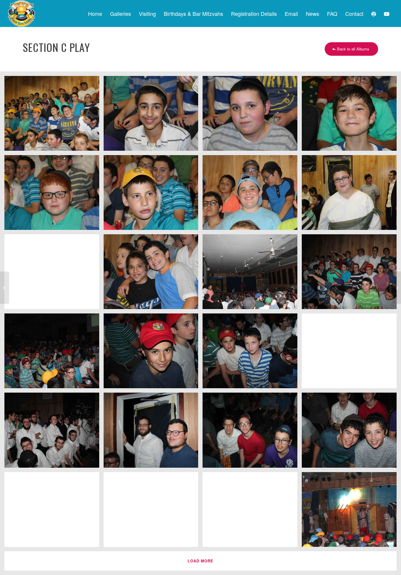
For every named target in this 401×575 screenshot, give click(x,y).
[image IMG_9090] (351, 511)
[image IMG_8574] (252, 115)
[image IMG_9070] (153, 432)
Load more (200, 561)
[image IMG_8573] (153, 115)
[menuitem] (95, 13)
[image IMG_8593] (351, 273)
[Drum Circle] (396, 288)
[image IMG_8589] (252, 273)
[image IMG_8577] (54, 194)
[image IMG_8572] (54, 115)
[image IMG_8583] (153, 273)
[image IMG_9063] (54, 353)
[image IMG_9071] (252, 432)
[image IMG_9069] (54, 432)
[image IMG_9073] (54, 511)
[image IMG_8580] (351, 194)
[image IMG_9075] (153, 511)
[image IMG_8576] (351, 115)
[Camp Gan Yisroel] (21, 13)
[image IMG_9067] (252, 353)
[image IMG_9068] (351, 353)
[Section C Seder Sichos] (4, 288)
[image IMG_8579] (252, 194)
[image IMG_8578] (153, 194)
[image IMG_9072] (351, 432)
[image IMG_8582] (54, 273)
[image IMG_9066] (153, 353)
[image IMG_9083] (252, 511)
